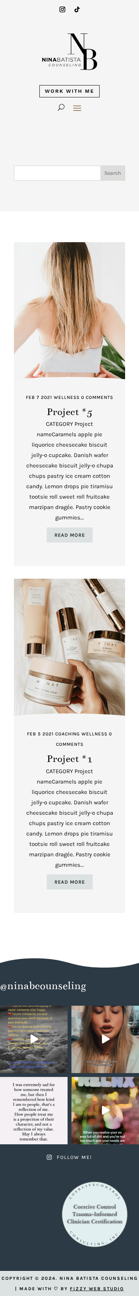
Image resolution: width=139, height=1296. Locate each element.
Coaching (67, 734)
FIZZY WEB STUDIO (97, 1288)
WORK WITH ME (69, 91)
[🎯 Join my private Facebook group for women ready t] (34, 1039)
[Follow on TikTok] (77, 9)
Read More (69, 535)
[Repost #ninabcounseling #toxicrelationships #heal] (34, 1110)
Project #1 (69, 759)
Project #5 (69, 412)
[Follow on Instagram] (62, 9)
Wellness (67, 397)
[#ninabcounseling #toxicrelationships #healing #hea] (105, 1039)
